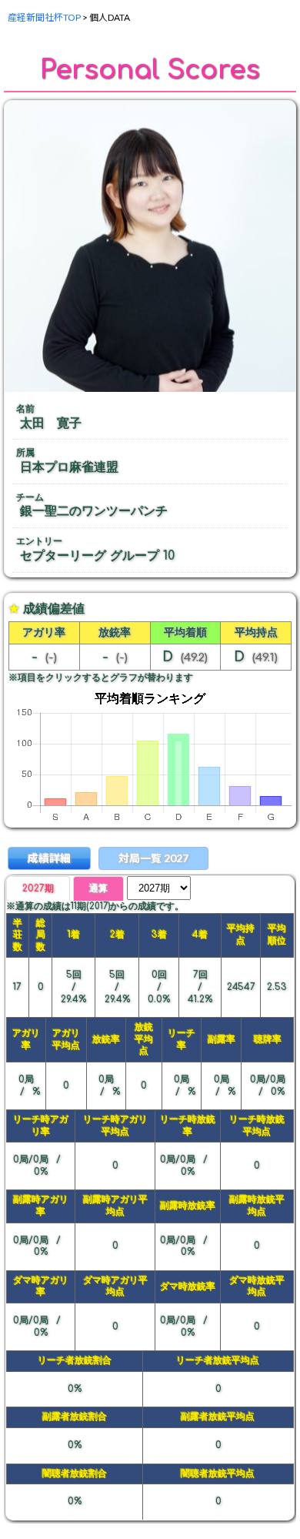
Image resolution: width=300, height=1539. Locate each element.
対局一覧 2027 (153, 858)
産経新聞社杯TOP (44, 17)
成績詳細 (49, 858)
